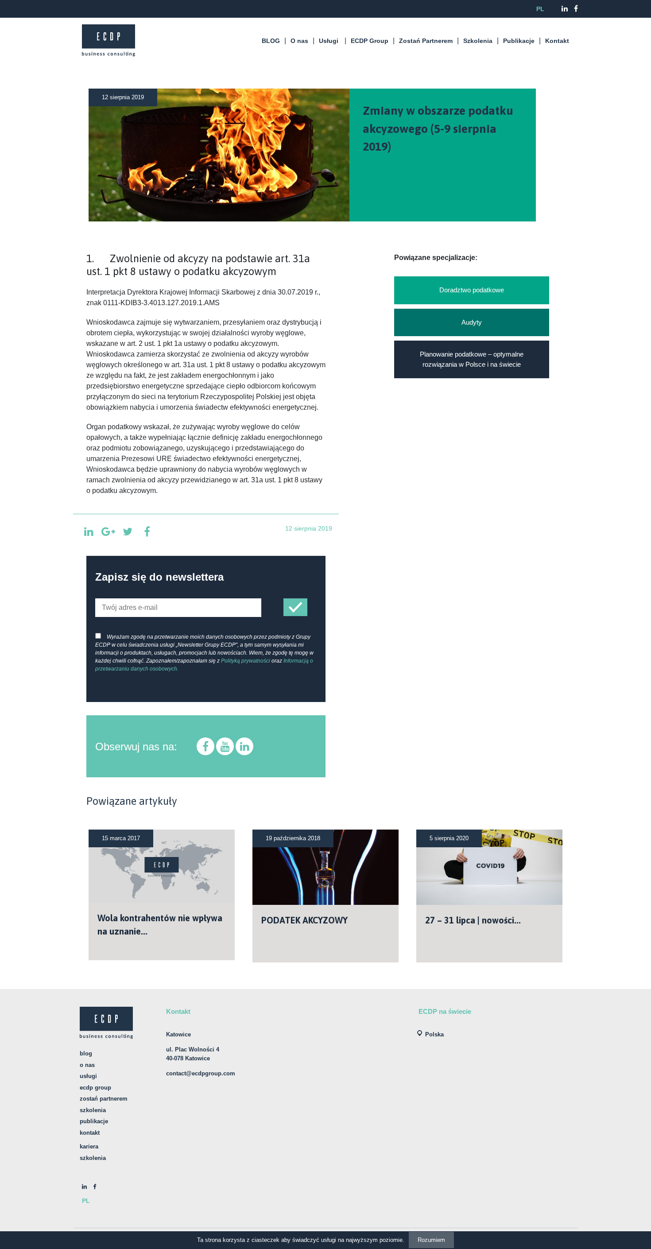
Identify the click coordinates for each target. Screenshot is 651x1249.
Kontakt (557, 40)
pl (540, 8)
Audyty (471, 322)
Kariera (89, 1146)
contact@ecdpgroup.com (200, 1073)
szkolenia (93, 1158)
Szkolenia (477, 40)
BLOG (271, 40)
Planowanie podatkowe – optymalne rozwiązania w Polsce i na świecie (471, 359)
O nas (299, 40)
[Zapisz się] (295, 607)
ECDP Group (369, 40)
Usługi (328, 40)
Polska (434, 1034)
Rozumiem (431, 1240)
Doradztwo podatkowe (471, 290)
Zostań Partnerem (426, 40)
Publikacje (519, 40)
